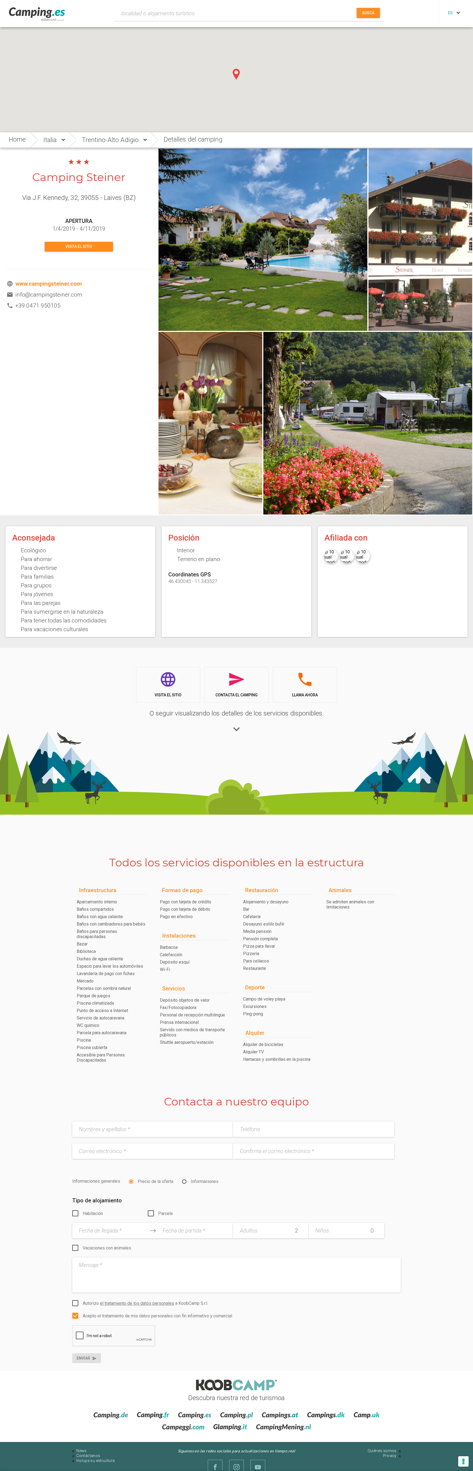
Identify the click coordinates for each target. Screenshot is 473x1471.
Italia (50, 140)
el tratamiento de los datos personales (137, 1303)
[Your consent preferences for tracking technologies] (463, 1461)
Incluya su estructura (95, 1460)
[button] (236, 74)
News (81, 1451)
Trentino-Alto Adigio (110, 140)
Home (17, 139)
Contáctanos (88, 1455)
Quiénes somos (382, 1451)
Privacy (390, 1455)
